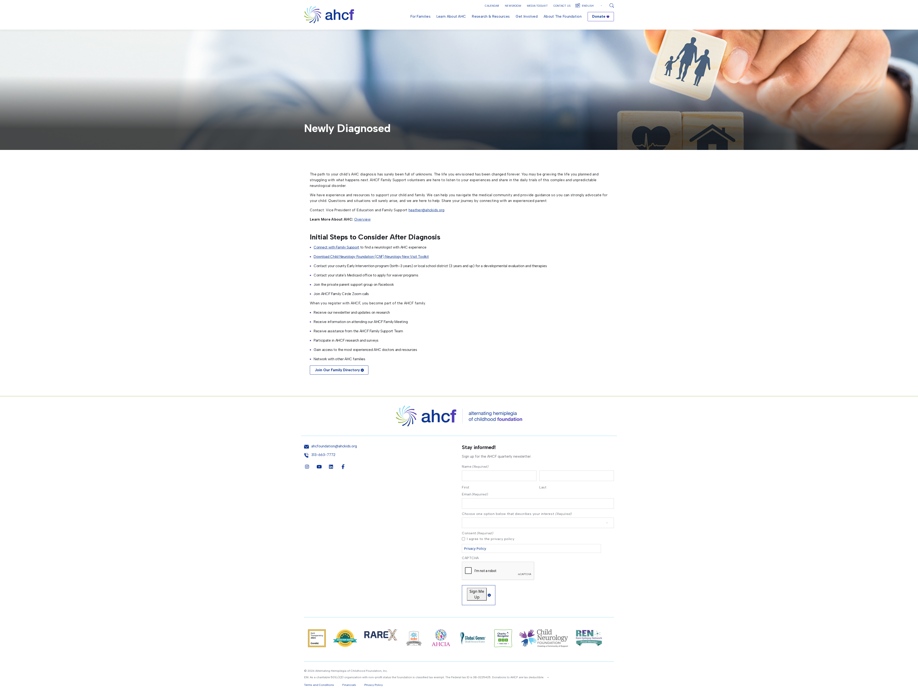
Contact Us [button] (562, 5)
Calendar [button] (492, 5)
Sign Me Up (477, 594)
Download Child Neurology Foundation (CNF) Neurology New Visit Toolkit (371, 256)
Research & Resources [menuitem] (491, 16)
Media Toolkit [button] (537, 5)
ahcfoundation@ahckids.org (334, 446)
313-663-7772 (323, 455)
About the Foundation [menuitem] (563, 16)
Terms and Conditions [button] (319, 685)
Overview (362, 219)
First (465, 487)
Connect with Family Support (336, 247)
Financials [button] (349, 685)
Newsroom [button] (513, 5)
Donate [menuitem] (598, 16)
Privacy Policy (475, 548)
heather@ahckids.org (427, 210)
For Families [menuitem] (420, 16)
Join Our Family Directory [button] (337, 370)
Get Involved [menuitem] (527, 16)
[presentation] (498, 571)
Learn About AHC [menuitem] (451, 16)
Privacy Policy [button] (373, 685)
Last (542, 487)
